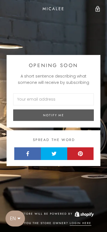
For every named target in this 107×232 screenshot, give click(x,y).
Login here (80, 223)
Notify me (53, 115)
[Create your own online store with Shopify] (84, 214)
